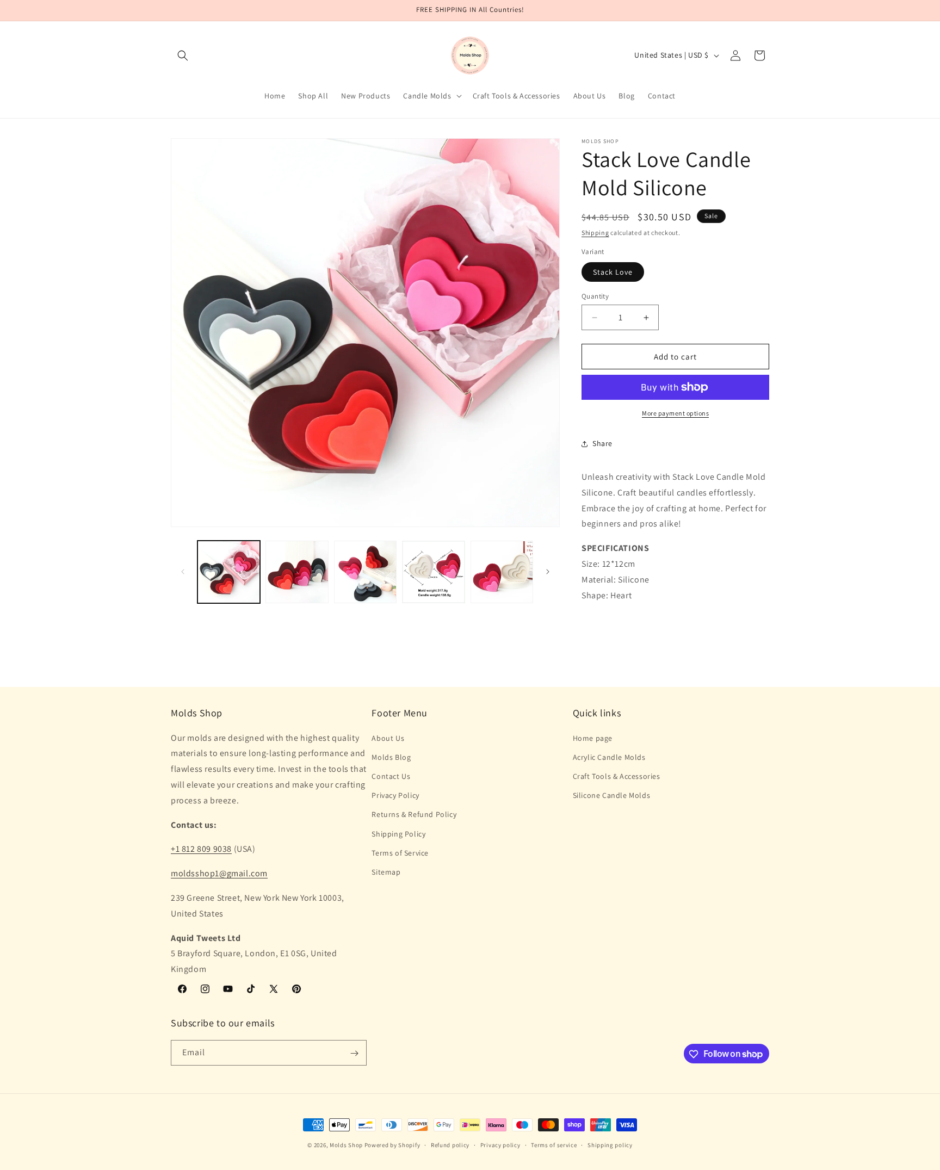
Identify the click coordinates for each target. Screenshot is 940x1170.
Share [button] (602, 443)
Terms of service (554, 1144)
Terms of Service (400, 853)
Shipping (595, 232)
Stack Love (613, 272)
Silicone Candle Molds (612, 795)
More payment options (675, 413)
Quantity (595, 296)
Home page (593, 738)
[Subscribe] (354, 1053)
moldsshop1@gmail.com (219, 873)
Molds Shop (346, 1145)
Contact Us (391, 776)
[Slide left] (183, 572)
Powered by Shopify (392, 1145)
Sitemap (386, 872)
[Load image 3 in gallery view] (365, 572)
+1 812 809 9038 (201, 849)
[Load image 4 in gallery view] (433, 572)
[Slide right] (548, 572)
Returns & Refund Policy (414, 815)
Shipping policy (610, 1144)
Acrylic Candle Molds (609, 757)
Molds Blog (391, 757)
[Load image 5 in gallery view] (502, 572)
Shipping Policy (398, 834)
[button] (183, 55)
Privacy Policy (395, 795)
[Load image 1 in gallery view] (228, 572)
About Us (388, 738)
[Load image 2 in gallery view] (296, 572)
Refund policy (450, 1144)
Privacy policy (500, 1144)
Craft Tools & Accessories (616, 776)
